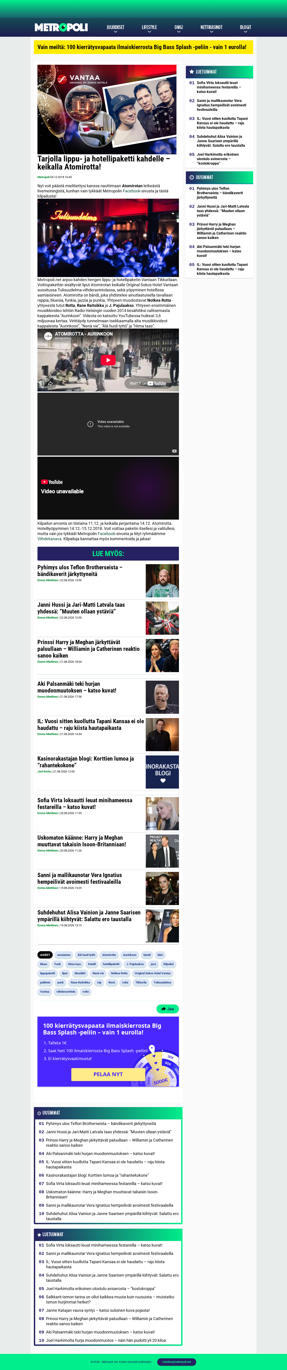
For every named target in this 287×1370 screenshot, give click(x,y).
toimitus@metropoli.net (177, 1362)
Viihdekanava (49, 538)
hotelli (92, 964)
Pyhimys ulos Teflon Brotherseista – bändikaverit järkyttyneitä (79, 570)
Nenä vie (98, 973)
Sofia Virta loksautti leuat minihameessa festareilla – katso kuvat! (84, 803)
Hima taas (74, 964)
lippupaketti (47, 973)
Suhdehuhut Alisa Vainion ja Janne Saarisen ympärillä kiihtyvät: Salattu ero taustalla (89, 916)
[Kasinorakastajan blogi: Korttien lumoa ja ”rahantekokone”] (162, 772)
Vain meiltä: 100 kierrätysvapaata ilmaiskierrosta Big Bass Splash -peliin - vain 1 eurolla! (141, 47)
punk (60, 982)
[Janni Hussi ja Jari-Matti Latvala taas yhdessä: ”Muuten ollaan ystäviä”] (162, 618)
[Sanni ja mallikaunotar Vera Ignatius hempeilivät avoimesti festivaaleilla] (162, 888)
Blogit (245, 27)
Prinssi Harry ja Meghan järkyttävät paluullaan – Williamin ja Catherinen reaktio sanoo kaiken (88, 649)
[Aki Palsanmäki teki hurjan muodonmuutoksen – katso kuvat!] (162, 697)
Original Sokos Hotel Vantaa (153, 973)
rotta (125, 982)
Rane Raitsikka (80, 982)
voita (86, 991)
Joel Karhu (44, 771)
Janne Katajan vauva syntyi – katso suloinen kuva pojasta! (98, 1310)
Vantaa (44, 991)
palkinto (45, 982)
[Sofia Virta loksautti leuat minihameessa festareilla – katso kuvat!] (162, 813)
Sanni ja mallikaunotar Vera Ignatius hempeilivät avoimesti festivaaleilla (79, 878)
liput (64, 973)
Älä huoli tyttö (86, 955)
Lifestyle (149, 27)
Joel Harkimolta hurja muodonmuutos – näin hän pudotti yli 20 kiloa (106, 1340)
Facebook (131, 191)
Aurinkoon (129, 955)
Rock (112, 982)
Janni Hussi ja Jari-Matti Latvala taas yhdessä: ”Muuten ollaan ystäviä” (81, 608)
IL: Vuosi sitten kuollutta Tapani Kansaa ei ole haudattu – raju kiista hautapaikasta (90, 724)
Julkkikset (115, 27)
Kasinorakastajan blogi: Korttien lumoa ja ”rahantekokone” (85, 762)
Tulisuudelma (162, 982)
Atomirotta (109, 955)
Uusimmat (51, 1113)
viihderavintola (66, 991)
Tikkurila (141, 982)
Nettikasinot (211, 27)
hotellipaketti (111, 964)
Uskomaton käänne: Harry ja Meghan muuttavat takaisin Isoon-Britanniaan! (81, 841)
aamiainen (63, 955)
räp (99, 982)
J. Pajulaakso (135, 964)
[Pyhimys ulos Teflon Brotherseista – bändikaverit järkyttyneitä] (162, 580)
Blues (43, 964)
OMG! (179, 27)
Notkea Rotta (119, 973)
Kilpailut (168, 964)
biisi (160, 955)
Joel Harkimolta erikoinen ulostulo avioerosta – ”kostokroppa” (100, 1288)
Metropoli (43, 177)
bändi (147, 955)
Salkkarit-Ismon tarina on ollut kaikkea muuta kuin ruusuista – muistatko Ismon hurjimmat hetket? (110, 1299)
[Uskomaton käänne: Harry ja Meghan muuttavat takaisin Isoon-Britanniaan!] (162, 851)
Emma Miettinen (47, 580)
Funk (57, 964)
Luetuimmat (53, 1234)
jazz (153, 964)
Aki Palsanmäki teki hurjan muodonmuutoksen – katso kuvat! (76, 687)
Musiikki (80, 973)
